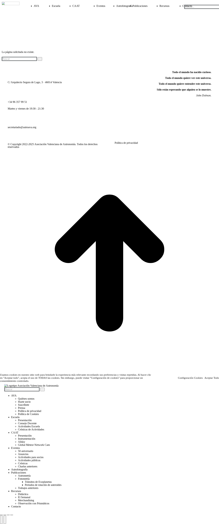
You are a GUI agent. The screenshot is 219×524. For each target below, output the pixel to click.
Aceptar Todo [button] (211, 377)
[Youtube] (111, 72)
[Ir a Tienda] (109, 371)
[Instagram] (92, 72)
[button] (200, 3)
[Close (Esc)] (1, 514)
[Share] (4, 514)
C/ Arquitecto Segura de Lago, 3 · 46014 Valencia (35, 82)
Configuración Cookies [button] (190, 377)
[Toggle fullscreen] (8, 514)
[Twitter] (102, 72)
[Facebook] (83, 72)
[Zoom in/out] (11, 514)
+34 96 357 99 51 (17, 101)
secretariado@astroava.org (22, 127)
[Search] (40, 59)
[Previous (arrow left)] (1, 520)
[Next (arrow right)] (4, 520)
